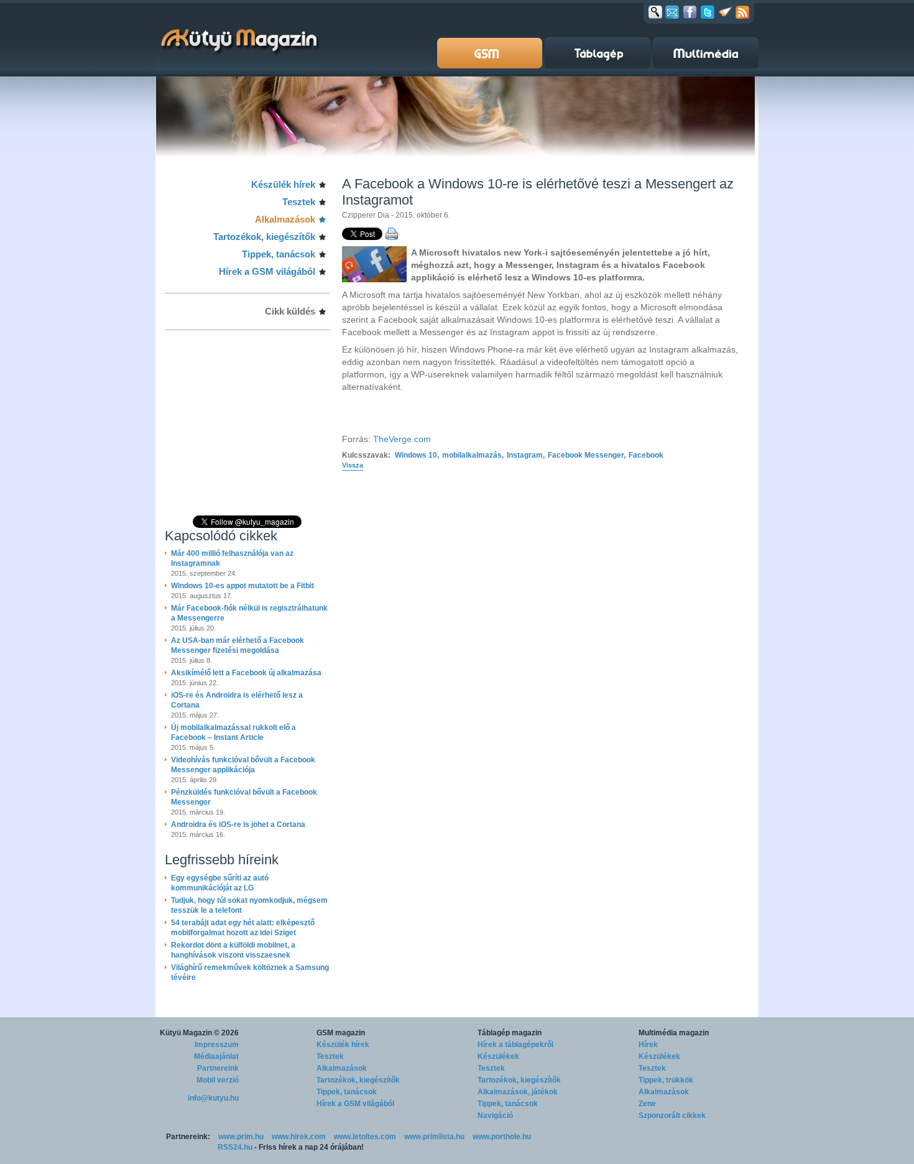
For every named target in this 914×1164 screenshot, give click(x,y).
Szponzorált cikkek (672, 1115)
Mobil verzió (217, 1080)
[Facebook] (690, 12)
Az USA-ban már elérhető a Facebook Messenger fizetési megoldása (237, 645)
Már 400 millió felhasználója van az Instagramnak (232, 558)
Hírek (648, 1044)
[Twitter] (707, 12)
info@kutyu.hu (213, 1098)
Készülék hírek (283, 184)
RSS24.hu (235, 1147)
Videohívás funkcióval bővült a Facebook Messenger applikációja (243, 764)
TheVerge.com (402, 439)
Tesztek (298, 201)
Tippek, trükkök (666, 1080)
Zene (647, 1103)
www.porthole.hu (502, 1136)
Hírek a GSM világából (267, 271)
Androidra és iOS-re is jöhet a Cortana (238, 824)
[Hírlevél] (672, 12)
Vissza (352, 465)
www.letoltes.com (365, 1136)
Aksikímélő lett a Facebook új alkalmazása (246, 672)
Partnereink (218, 1068)
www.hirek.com (299, 1136)
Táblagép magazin (510, 1032)
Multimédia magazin (674, 1032)
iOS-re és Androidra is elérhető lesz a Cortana (237, 700)
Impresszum (217, 1044)
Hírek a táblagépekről (515, 1044)
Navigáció (495, 1115)
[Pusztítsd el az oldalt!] (725, 12)
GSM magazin (340, 1032)
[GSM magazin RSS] (742, 12)
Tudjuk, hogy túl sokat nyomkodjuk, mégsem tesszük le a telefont (249, 905)
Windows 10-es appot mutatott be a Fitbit (242, 585)
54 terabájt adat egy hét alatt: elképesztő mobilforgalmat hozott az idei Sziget (243, 927)
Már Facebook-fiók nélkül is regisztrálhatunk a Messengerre (249, 613)
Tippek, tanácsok (278, 254)
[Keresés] (655, 12)
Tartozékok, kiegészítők (264, 236)
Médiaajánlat (216, 1056)
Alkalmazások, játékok (518, 1092)
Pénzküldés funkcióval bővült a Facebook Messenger (244, 797)
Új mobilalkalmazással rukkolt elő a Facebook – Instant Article (233, 732)
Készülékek (498, 1056)
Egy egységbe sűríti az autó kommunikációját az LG (220, 883)
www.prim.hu (241, 1136)
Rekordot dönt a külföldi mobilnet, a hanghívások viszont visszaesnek (233, 950)
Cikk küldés (290, 311)
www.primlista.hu (434, 1136)
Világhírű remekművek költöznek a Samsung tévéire (250, 972)
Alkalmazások (285, 219)
